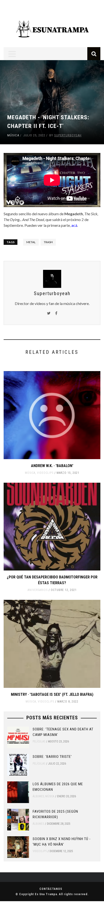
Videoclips (45, 473)
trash (48, 242)
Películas (39, 741)
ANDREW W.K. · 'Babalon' (52, 465)
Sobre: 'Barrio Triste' (52, 756)
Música (13, 135)
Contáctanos (50, 889)
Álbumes (38, 796)
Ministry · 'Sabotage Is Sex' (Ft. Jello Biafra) (52, 694)
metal (31, 242)
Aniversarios (38, 590)
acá (74, 225)
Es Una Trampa (46, 894)
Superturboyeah (68, 135)
